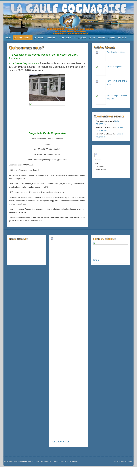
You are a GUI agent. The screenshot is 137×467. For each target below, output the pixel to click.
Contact (111, 38)
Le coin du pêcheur (97, 38)
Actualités (51, 38)
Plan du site (122, 38)
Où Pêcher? (39, 38)
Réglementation (64, 38)
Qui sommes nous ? (22, 38)
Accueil (8, 38)
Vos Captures (80, 38)
